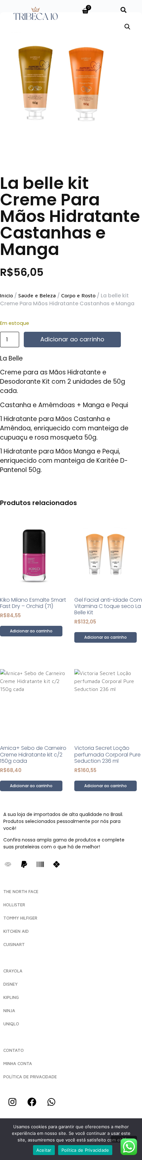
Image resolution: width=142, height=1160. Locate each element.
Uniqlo (11, 1023)
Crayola (12, 970)
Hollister (14, 904)
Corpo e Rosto (78, 295)
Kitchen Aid (16, 931)
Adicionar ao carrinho (72, 339)
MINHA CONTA (17, 1063)
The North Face (20, 891)
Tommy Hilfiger (20, 918)
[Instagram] (12, 1102)
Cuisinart (14, 944)
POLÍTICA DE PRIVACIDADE (30, 1076)
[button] (123, 9)
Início (6, 295)
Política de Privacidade (85, 1150)
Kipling (11, 997)
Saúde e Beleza (37, 295)
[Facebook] (32, 1102)
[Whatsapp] (51, 1102)
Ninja (9, 1010)
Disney (10, 984)
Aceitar (44, 1150)
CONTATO (13, 1050)
